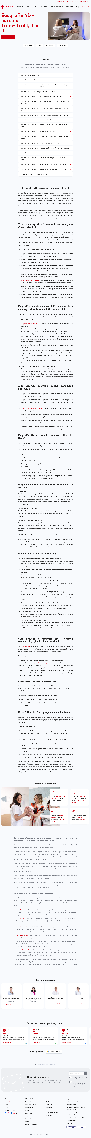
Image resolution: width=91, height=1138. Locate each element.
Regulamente (69, 1123)
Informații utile (28, 45)
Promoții (77, 1)
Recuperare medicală (56, 7)
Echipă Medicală (62, 45)
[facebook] (5, 1113)
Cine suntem (49, 1115)
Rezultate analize (60, 1)
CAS (73, 1)
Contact (7, 1107)
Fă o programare (8, 37)
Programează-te (84, 1)
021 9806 (87, 7)
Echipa (29, 7)
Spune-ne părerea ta (54, 1051)
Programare (49, 1107)
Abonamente (69, 7)
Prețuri (35, 7)
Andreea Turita (21, 918)
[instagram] (8, 1113)
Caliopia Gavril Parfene (23, 927)
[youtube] (14, 1113)
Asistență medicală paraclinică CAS (75, 1117)
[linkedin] (11, 1113)
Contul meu (68, 1)
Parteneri (27, 1121)
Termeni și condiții (71, 1104)
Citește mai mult (7, 1042)
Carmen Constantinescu (24, 950)
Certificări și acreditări (31, 1124)
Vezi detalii (6, 1004)
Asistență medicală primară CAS (74, 1112)
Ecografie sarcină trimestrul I (30, 280)
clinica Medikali (25, 646)
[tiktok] (17, 1113)
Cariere (6, 1104)
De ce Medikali (49, 45)
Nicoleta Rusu (20, 910)
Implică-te (48, 1120)
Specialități (21, 7)
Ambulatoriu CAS (70, 1115)
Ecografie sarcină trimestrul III (31, 408)
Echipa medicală (29, 1107)
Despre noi (28, 1118)
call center (81, 817)
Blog (77, 7)
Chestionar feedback (10, 1110)
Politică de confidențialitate (73, 1101)
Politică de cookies (71, 1120)
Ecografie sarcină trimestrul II (30, 324)
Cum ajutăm (49, 1118)
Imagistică (43, 7)
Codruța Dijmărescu (22, 935)
